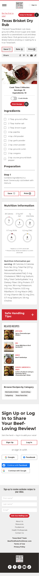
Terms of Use (19, 544)
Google (11, 457)
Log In (29, 442)
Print (30, 49)
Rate (18, 49)
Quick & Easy (25, 392)
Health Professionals (19, 530)
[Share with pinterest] (24, 55)
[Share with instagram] (19, 567)
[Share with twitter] (28, 55)
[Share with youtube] (24, 567)
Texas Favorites (21, 395)
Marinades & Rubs (11, 392)
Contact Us (19, 533)
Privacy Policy (19, 547)
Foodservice (19, 527)
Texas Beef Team (19, 538)
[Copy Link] (35, 55)
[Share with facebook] (20, 55)
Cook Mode (23, 98)
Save (6, 49)
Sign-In (34, 5)
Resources (19, 524)
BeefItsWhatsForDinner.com (19, 541)
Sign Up (9, 442)
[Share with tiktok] (29, 567)
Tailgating (9, 395)
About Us (19, 521)
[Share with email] (31, 55)
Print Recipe (17, 104)
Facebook (30, 457)
